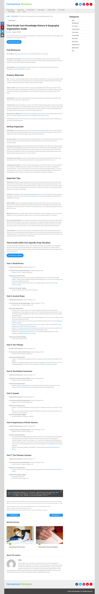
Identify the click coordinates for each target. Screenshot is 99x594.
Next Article (56, 515)
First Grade (75, 26)
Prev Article (14, 515)
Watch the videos (19, 53)
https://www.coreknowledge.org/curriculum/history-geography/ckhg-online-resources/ (28, 115)
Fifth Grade (75, 38)
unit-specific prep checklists (38, 132)
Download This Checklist (15, 255)
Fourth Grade (75, 35)
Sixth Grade (75, 41)
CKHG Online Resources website (28, 326)
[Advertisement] (80, 83)
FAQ (19, 11)
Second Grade (75, 29)
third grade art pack (23, 387)
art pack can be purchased (24, 329)
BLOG (24, 11)
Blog (73, 20)
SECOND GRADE (30, 10)
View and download (26, 58)
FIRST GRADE (20, 10)
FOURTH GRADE (51, 10)
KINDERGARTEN (10, 10)
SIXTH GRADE (11, 11)
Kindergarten (75, 23)
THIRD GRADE (41, 10)
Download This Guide (14, 42)
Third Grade (11, 20)
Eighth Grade (75, 47)
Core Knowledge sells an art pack (34, 196)
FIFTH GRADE (61, 10)
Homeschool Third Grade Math (48, 547)
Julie (9, 32)
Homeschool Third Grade (17, 547)
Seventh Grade (75, 44)
